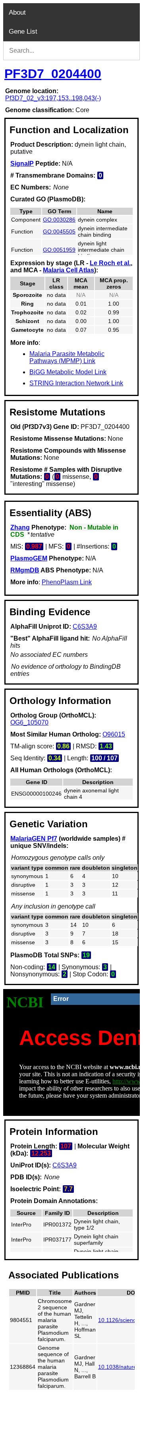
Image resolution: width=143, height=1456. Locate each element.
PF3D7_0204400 (52, 74)
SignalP (22, 163)
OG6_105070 (29, 722)
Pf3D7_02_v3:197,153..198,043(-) (53, 98)
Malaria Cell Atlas (68, 270)
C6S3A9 (85, 626)
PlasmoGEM (28, 558)
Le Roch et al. (110, 263)
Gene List (23, 31)
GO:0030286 (59, 219)
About (17, 12)
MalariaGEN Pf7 (33, 838)
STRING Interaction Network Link (76, 383)
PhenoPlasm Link (67, 582)
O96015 (113, 734)
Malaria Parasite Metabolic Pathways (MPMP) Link (66, 357)
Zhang (20, 527)
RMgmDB (24, 570)
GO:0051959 (59, 250)
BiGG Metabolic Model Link (67, 372)
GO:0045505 (59, 231)
